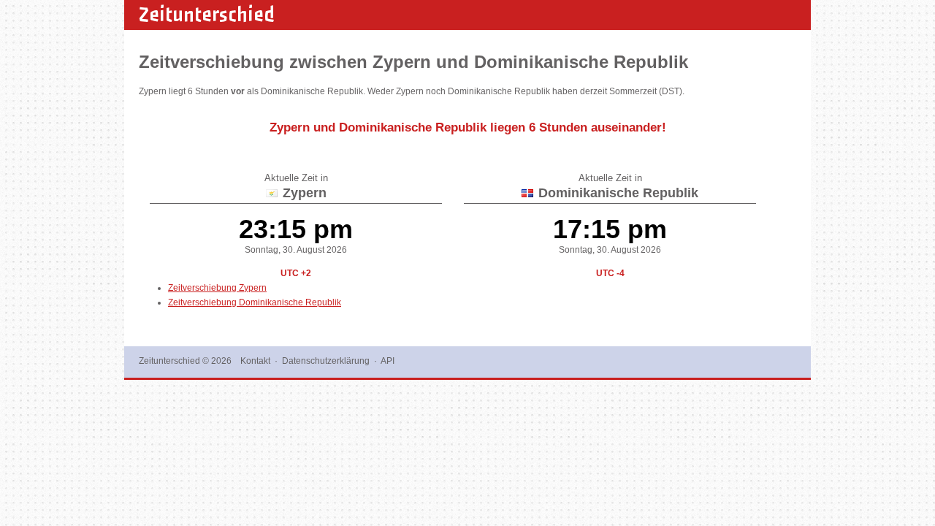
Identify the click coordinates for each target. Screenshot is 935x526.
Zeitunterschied (207, 14)
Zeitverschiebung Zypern (217, 288)
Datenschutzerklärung (326, 361)
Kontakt (255, 361)
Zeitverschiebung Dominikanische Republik (254, 302)
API (387, 361)
